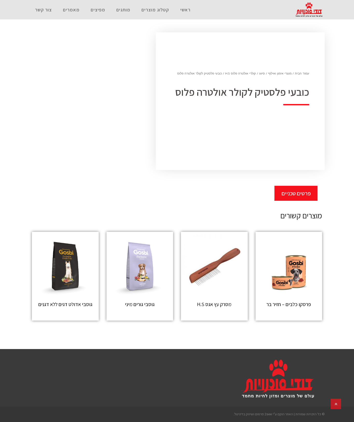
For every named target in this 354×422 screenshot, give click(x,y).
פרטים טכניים (296, 193)
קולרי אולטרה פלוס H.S (240, 73)
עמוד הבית (302, 73)
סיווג (262, 73)
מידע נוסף (289, 315)
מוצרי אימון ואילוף (280, 73)
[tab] (296, 193)
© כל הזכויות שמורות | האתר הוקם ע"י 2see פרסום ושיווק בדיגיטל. (279, 414)
